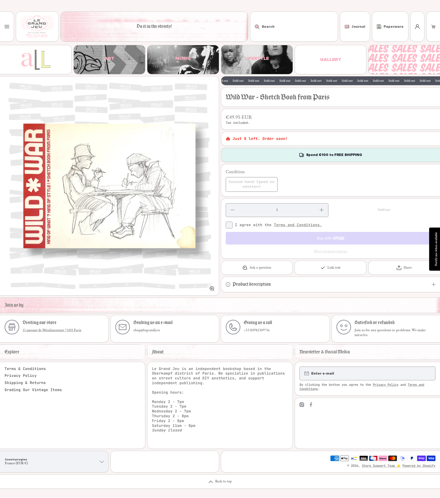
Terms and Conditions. (298, 225)
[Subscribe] (429, 373)
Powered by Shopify (418, 466)
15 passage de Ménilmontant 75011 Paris (52, 330)
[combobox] (294, 26)
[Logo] (37, 26)
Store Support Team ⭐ (381, 466)
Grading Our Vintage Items (33, 389)
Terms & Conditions (25, 368)
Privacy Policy (21, 375)
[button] (433, 27)
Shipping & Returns (25, 382)
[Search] (254, 26)
